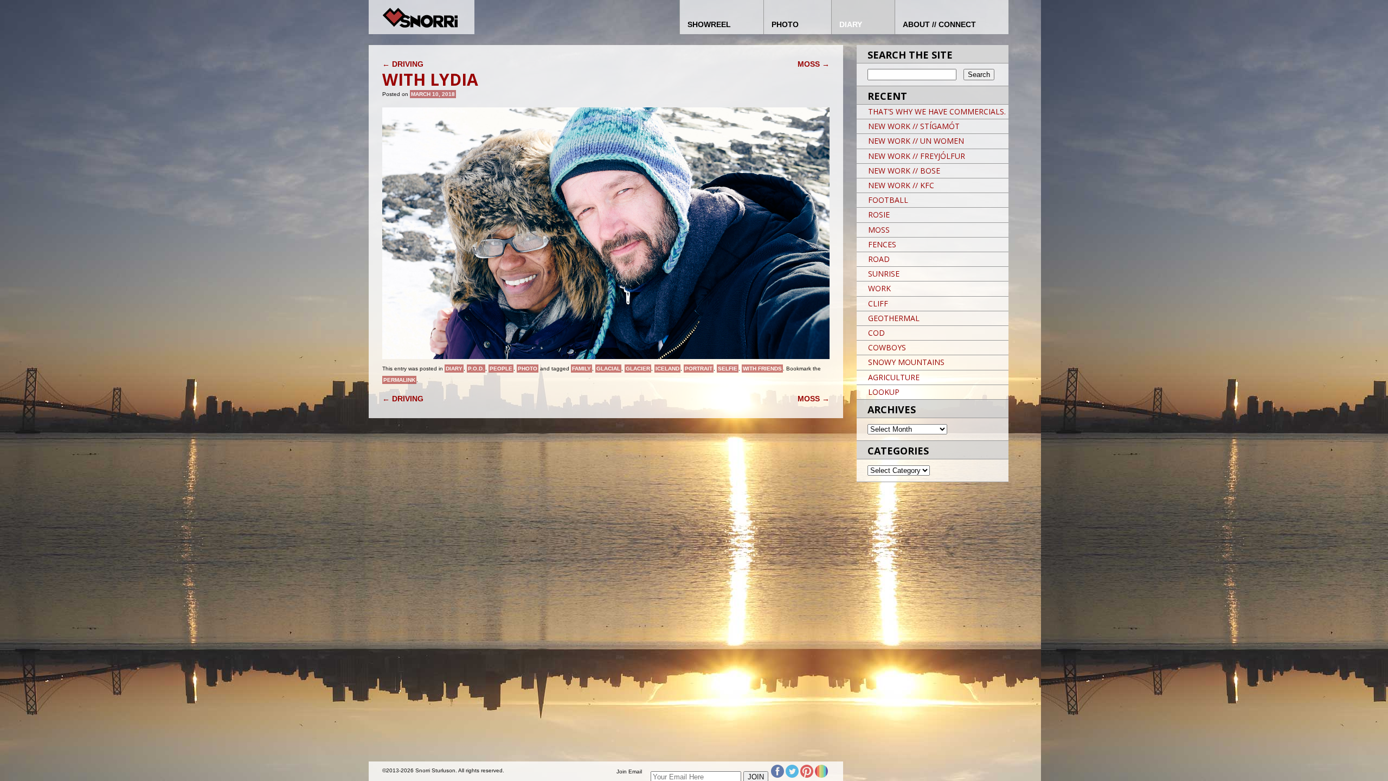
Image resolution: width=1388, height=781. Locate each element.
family (581, 369)
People (501, 369)
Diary (454, 369)
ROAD (879, 259)
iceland (667, 369)
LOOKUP (883, 392)
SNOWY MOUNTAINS (906, 362)
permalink (399, 380)
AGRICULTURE (894, 377)
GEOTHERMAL (894, 318)
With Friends (762, 369)
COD (876, 333)
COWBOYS (887, 347)
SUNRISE (883, 273)
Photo (527, 369)
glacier (638, 369)
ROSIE (879, 214)
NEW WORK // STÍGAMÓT (914, 126)
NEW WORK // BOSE (904, 170)
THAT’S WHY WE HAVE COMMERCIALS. (937, 111)
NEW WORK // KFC (901, 185)
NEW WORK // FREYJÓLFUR (916, 156)
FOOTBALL (888, 200)
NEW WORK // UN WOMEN (916, 141)
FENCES (882, 244)
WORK (879, 288)
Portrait (698, 369)
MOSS (814, 64)
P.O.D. (476, 369)
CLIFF (878, 303)
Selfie (727, 369)
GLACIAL (608, 369)
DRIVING (402, 64)
